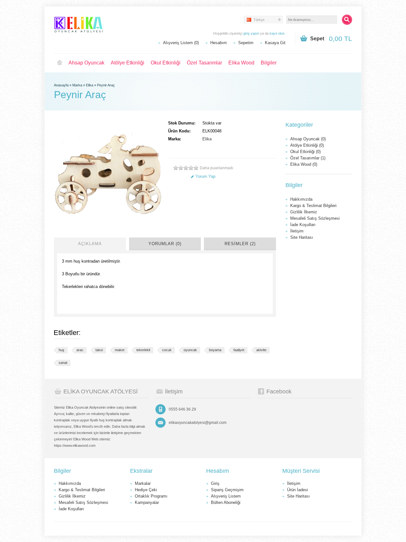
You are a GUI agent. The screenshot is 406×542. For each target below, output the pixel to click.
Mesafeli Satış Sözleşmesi (315, 218)
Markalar (143, 483)
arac (79, 350)
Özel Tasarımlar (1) (307, 158)
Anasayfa (61, 85)
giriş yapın (251, 33)
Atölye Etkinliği (127, 62)
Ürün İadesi (297, 489)
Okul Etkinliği (165, 62)
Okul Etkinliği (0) (305, 151)
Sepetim (245, 42)
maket (119, 350)
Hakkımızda (301, 199)
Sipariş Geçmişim (227, 489)
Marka (77, 85)
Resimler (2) (240, 243)
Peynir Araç (106, 85)
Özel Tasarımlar (204, 62)
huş (61, 350)
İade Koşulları (303, 224)
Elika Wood (241, 62)
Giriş (215, 483)
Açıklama (90, 243)
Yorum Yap (205, 176)
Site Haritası (301, 237)
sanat (63, 363)
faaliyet (238, 350)
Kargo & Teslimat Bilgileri (313, 205)
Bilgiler (269, 62)
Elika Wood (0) (303, 164)
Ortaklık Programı (151, 496)
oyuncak (190, 350)
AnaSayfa (59, 63)
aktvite (261, 350)
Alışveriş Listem (226, 496)
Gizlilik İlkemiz (303, 212)
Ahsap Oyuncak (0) (308, 139)
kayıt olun (277, 33)
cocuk (167, 350)
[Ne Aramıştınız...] (347, 20)
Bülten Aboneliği (225, 502)
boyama (215, 350)
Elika (89, 85)
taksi (99, 350)
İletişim (297, 231)
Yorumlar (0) (164, 243)
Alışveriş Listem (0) (181, 42)
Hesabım (218, 42)
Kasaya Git (275, 42)
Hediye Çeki (146, 489)
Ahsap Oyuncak (86, 62)
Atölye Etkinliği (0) (307, 145)
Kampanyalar (147, 502)
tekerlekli (143, 350)
